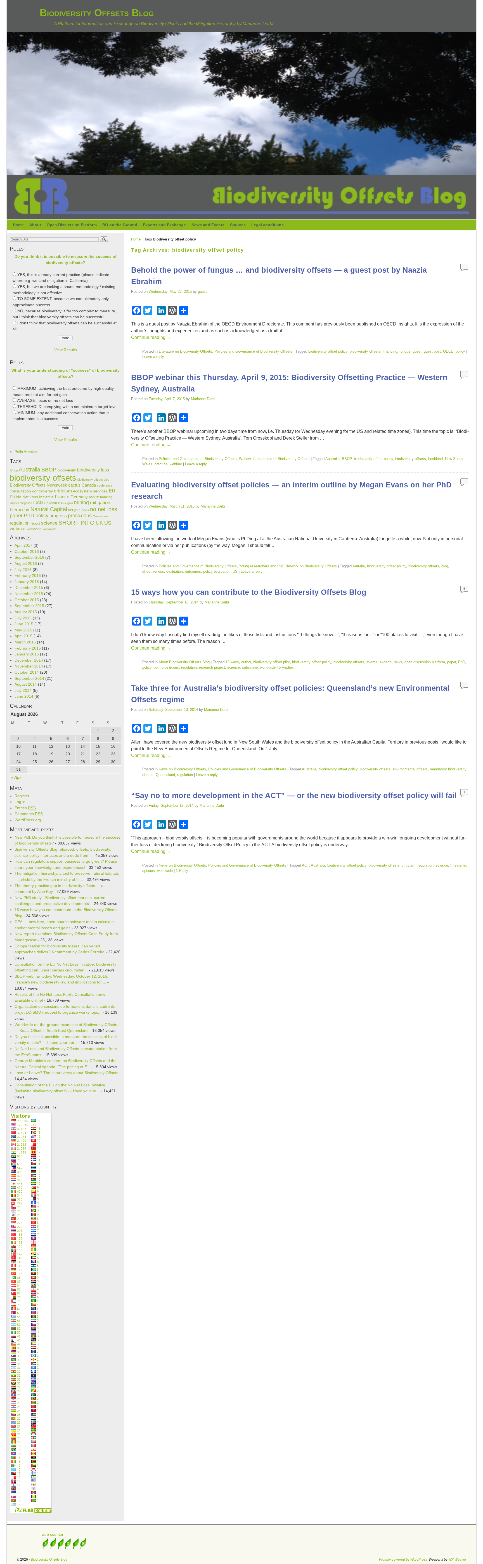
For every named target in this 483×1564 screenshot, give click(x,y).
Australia (29, 469)
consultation (20, 491)
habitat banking (100, 497)
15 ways (232, 662)
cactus (74, 485)
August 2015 (26, 612)
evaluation (174, 571)
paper (16, 515)
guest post (432, 351)
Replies (286, 667)
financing (390, 351)
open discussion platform (424, 662)
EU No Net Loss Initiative (32, 497)
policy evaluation (216, 571)
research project (212, 667)
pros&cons (80, 515)
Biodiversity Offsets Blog (97, 12)
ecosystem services (90, 491)
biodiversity (67, 470)
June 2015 (24, 624)
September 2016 (29, 557)
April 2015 (23, 636)
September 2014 (29, 678)
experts (386, 662)
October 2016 (27, 551)
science (49, 523)
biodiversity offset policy (327, 351)
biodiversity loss (93, 469)
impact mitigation (21, 503)
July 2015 (23, 618)
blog (444, 566)
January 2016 (27, 581)
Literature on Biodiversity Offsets (185, 351)
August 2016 (26, 563)
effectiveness (153, 571)
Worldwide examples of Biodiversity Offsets (274, 459)
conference (104, 485)
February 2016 (28, 575)
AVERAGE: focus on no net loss (45, 400)
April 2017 (23, 545)
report (35, 523)
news (85, 510)
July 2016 (23, 569)
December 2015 (29, 587)
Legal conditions (267, 225)
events (371, 662)
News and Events (207, 225)
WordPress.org (28, 820)
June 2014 (24, 696)
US (107, 523)
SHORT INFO (76, 522)
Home (18, 225)
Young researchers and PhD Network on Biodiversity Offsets (288, 566)
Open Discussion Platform (72, 225)
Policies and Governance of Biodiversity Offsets (253, 351)
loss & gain (65, 503)
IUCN (38, 503)
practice (161, 464)
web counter (52, 1534)
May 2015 (23, 630)
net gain (74, 510)
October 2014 (27, 672)
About (35, 225)
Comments (29, 814)
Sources (238, 225)
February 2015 (28, 648)
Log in (20, 801)
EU (112, 491)
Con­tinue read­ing (151, 337)
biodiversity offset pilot (271, 662)
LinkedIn (50, 503)
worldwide (49, 529)
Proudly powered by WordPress (403, 1559)
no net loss (103, 509)
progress (58, 515)
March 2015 (25, 642)
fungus (404, 351)
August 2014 (26, 684)
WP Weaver (457, 1559)
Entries (25, 808)
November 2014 (29, 666)
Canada (89, 485)
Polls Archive (26, 451)
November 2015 (29, 593)
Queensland (101, 516)
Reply (182, 871)
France (62, 496)
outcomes (193, 571)
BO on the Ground (119, 225)
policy (41, 515)
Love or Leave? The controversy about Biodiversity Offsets (66, 1072)
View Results (65, 350)
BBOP (48, 470)
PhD (29, 515)
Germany (79, 497)
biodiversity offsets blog (93, 479)
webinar (18, 528)
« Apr (16, 777)
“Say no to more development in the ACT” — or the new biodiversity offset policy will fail (294, 795)
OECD (448, 351)
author (246, 662)
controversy (42, 491)
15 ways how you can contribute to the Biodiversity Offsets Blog (248, 592)
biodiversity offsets (43, 477)
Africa (14, 470)
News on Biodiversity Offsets (182, 769)
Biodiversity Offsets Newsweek (38, 485)
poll (156, 667)
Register (22, 796)
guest (202, 291)
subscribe (250, 667)
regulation (20, 523)
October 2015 (27, 600)
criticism (63, 491)
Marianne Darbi (203, 399)
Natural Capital (48, 509)
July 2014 (23, 690)
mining (81, 502)
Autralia (358, 566)
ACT (305, 865)
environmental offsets (410, 769)
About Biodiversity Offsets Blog (184, 662)
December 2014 (29, 660)
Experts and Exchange (164, 225)
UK (99, 523)
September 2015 (29, 605)
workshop (34, 529)
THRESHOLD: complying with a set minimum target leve (67, 406)
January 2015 (27, 654)
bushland (435, 459)
